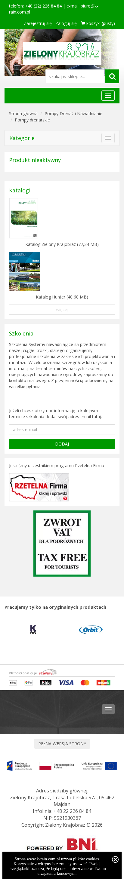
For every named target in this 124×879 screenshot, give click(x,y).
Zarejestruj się (38, 23)
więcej (62, 309)
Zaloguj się (66, 23)
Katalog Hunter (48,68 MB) (62, 297)
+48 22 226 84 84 (72, 811)
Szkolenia (21, 333)
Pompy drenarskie (32, 120)
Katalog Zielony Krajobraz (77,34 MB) (62, 244)
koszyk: (100, 23)
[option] (33, 629)
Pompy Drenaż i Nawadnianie (73, 113)
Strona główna (23, 113)
